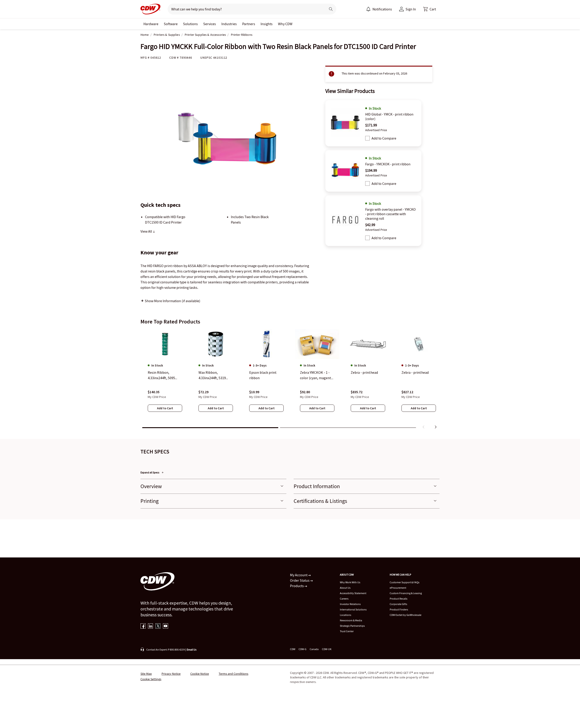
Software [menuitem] (171, 24)
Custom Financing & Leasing (406, 593)
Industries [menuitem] (229, 24)
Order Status (300, 580)
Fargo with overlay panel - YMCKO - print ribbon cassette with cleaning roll (390, 214)
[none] (151, 23)
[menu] (379, 9)
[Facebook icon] (143, 626)
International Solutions (353, 609)
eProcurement (398, 587)
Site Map (146, 674)
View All (146, 231)
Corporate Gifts (398, 604)
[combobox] (245, 9)
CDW (292, 649)
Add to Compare (384, 138)
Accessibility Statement (353, 593)
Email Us (191, 649)
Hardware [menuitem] (150, 24)
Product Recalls (398, 598)
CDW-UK (326, 649)
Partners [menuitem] (248, 24)
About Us (345, 587)
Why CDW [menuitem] (285, 24)
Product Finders (399, 609)
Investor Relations (350, 604)
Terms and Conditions (233, 674)
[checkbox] (367, 138)
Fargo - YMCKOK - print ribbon (388, 164)
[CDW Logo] (150, 9)
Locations (345, 615)
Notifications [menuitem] (382, 9)
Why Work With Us (350, 582)
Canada (314, 649)
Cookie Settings (150, 679)
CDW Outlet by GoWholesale (405, 615)
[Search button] (330, 9)
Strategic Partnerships (352, 625)
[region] (290, 379)
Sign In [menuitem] (411, 9)
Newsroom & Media (351, 620)
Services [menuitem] (209, 24)
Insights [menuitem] (267, 24)
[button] (429, 9)
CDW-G (302, 649)
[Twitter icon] (158, 626)
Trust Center (347, 631)
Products (297, 585)
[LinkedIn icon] (150, 626)
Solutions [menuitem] (190, 24)
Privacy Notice (171, 674)
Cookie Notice (199, 674)
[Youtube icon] (165, 626)
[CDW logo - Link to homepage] (150, 9)
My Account (299, 575)
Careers (344, 598)
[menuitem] (368, 9)
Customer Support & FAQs (404, 582)
